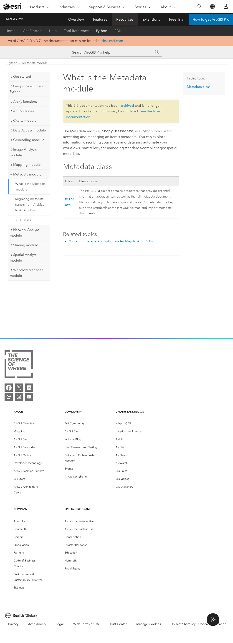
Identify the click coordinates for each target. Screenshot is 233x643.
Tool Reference (76, 31)
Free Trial (176, 19)
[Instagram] (19, 397)
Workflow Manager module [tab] (26, 273)
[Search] (199, 6)
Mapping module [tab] (27, 165)
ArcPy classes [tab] (23, 111)
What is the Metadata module (30, 186)
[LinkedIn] (29, 387)
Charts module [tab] (25, 121)
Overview (76, 19)
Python (101, 31)
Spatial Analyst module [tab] (23, 257)
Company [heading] (20, 509)
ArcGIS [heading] (18, 411)
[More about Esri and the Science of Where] (19, 365)
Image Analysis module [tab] (23, 152)
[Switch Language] (212, 6)
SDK (118, 31)
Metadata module (35, 63)
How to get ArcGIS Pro (210, 19)
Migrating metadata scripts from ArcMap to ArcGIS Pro (30, 204)
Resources (124, 19)
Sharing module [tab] (25, 245)
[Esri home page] (12, 6)
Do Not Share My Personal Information (198, 624)
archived (127, 106)
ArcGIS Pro (14, 19)
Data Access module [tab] (29, 130)
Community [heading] (73, 411)
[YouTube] (29, 397)
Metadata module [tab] (27, 174)
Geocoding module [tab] (28, 140)
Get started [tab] (22, 76)
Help (53, 31)
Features (100, 19)
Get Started (32, 31)
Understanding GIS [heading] (130, 411)
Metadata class (198, 87)
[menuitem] (30, 424)
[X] (19, 387)
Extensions (151, 19)
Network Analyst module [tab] (24, 232)
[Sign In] (225, 6)
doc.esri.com (112, 41)
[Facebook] (9, 387)
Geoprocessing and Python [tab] (27, 89)
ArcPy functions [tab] (25, 101)
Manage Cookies (148, 624)
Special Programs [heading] (78, 509)
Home (10, 31)
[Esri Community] (9, 397)
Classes (25, 220)
